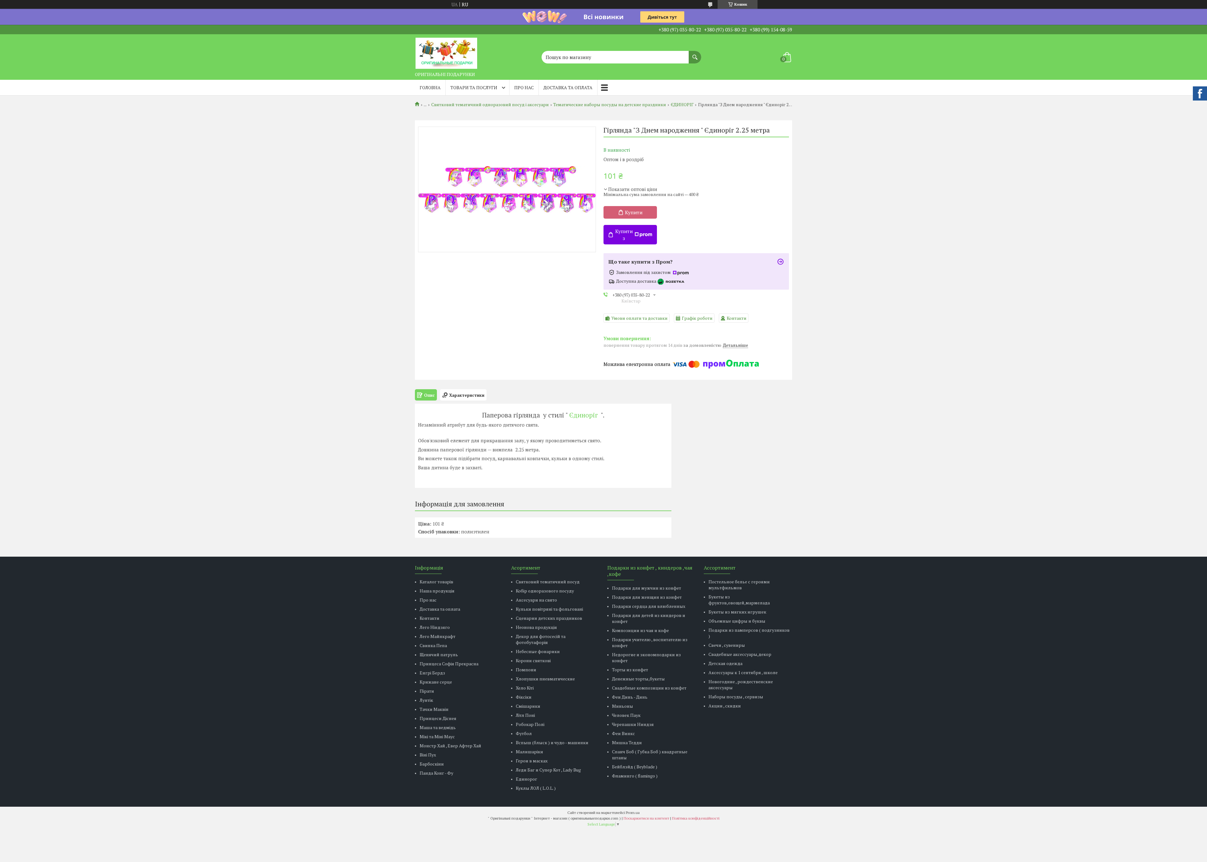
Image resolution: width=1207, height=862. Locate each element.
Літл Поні (525, 715)
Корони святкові (533, 660)
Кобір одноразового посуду (545, 591)
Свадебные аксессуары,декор (739, 654)
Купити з (624, 235)
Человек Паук (626, 715)
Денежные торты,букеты (638, 679)
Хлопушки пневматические (545, 679)
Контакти (429, 618)
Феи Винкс (623, 733)
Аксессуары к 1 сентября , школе (743, 672)
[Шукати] (695, 54)
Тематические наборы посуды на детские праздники (609, 104)
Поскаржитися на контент (646, 818)
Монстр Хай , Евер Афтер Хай (450, 746)
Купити (633, 212)
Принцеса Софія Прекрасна (449, 664)
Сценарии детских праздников (549, 618)
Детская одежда (725, 663)
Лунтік (426, 700)
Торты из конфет (630, 670)
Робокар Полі (530, 724)
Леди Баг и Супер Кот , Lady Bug (548, 770)
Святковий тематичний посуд (548, 582)
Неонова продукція (536, 627)
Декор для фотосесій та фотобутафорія (540, 639)
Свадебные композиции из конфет (649, 688)
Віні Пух (428, 755)
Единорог (526, 779)
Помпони (526, 670)
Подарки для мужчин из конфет (646, 588)
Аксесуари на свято (536, 600)
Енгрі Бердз (432, 673)
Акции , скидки (724, 706)
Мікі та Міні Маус (437, 736)
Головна (430, 87)
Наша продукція (437, 591)
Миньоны (622, 706)
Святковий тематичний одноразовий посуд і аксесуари (490, 104)
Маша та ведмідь (438, 727)
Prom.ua (633, 812)
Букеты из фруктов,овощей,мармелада (739, 600)
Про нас (524, 87)
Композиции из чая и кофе (640, 630)
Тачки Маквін (434, 709)
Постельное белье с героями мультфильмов (739, 585)
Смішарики (528, 706)
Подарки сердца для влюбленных (648, 606)
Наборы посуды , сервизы (735, 697)
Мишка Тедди (627, 742)
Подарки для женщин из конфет (647, 597)
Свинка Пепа (433, 645)
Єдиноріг (583, 415)
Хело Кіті (525, 688)
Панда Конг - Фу (436, 773)
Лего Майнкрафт (437, 636)
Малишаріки (529, 752)
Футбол (524, 733)
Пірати (427, 691)
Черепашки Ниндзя (633, 724)
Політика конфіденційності (695, 818)
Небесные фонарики (538, 651)
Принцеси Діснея (438, 718)
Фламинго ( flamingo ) (635, 776)
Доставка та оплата (567, 87)
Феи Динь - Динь (630, 697)
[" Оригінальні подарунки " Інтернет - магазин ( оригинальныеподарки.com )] (446, 51)
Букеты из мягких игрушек (737, 612)
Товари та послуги (473, 87)
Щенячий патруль (439, 654)
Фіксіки (524, 697)
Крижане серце (436, 682)
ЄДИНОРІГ (682, 104)
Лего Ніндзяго (435, 627)
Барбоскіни (432, 764)
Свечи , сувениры (726, 645)
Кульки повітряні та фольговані (549, 609)
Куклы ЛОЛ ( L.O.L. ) (536, 788)
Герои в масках (532, 761)
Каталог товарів (436, 582)
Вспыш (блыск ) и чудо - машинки (552, 742)
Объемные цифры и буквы (736, 621)
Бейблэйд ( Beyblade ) (634, 767)
